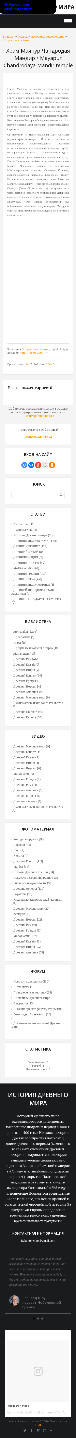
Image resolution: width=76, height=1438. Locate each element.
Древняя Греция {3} (27, 779)
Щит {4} (19, 850)
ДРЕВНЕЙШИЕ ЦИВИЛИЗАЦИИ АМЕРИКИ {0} (34, 592)
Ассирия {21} (22, 914)
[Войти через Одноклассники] (52, 465)
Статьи (22, 36)
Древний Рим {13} (25, 785)
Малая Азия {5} (23, 774)
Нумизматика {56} (26, 530)
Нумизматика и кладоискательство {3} (37, 808)
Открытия (20, 1003)
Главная (8, 36)
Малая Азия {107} (25, 936)
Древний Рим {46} (25, 659)
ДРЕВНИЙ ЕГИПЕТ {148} (30, 546)
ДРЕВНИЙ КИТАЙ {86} (29, 552)
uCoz (38, 1425)
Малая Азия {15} (24, 653)
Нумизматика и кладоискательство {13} (37, 704)
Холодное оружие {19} (28, 839)
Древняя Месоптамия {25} (31, 908)
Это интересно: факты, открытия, (38, 1009)
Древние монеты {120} (29, 888)
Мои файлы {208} (25, 631)
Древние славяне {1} (27, 801)
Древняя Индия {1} (26, 763)
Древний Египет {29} (27, 675)
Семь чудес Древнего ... (29, 1014)
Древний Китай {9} (26, 664)
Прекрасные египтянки (29, 992)
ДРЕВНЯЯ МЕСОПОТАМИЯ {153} (35, 541)
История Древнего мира (47, 36)
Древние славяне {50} (28, 712)
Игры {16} (20, 642)
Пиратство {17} (23, 524)
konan (24, 353)
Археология (23, 987)
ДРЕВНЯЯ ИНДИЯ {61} (28, 557)
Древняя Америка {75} (28, 952)
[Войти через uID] (24, 465)
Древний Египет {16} (27, 752)
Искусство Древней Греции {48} (35, 878)
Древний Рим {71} (25, 925)
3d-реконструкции (16, 40)
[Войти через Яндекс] (38, 465)
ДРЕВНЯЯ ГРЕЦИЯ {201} (29, 574)
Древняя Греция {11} (27, 930)
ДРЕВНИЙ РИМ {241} (27, 579)
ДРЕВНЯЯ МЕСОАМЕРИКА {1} (33, 585)
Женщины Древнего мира (32, 998)
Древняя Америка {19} (28, 692)
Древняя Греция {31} (27, 681)
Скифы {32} (21, 867)
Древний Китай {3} (26, 757)
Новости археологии (27, 981)
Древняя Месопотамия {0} (31, 746)
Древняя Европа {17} (27, 796)
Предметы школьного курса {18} (36, 648)
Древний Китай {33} (27, 941)
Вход (48, 416)
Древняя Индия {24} (27, 947)
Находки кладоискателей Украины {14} (36, 901)
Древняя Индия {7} (26, 670)
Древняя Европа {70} (27, 717)
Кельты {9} (21, 856)
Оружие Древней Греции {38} (33, 872)
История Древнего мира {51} (33, 535)
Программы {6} (24, 637)
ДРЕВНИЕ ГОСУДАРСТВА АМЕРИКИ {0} (37, 601)
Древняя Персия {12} (27, 919)
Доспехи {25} (22, 845)
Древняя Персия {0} (27, 768)
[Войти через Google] (45, 465)
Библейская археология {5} (32, 883)
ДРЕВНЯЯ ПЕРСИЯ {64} (29, 563)
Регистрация (33, 416)
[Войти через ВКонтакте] (31, 465)
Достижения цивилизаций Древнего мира (37, 1025)
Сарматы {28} (23, 894)
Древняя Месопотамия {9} (31, 697)
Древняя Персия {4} (27, 686)
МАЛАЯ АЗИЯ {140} (26, 568)
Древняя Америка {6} (28, 790)
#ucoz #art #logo (18, 1405)
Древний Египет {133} (28, 861)
